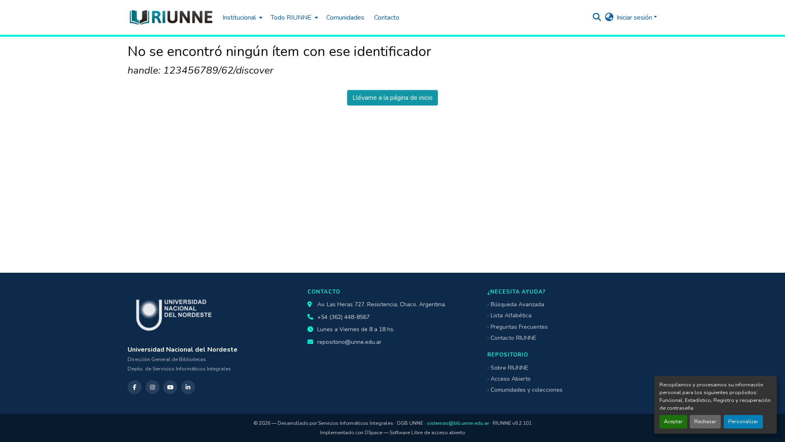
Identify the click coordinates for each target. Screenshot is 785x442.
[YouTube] (170, 387)
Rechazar (705, 421)
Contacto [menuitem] (386, 17)
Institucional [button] (239, 17)
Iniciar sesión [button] (635, 17)
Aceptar (673, 421)
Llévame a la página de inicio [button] (392, 97)
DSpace (373, 432)
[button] (171, 17)
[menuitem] (241, 17)
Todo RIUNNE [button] (291, 17)
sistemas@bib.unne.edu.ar (458, 423)
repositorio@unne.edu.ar (349, 342)
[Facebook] (134, 387)
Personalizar (743, 421)
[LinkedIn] (188, 387)
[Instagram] (152, 387)
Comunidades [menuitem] (345, 17)
